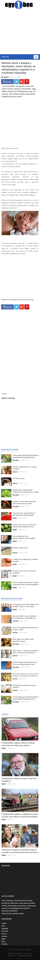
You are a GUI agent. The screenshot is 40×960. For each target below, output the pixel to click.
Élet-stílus (5, 931)
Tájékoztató (11, 956)
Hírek (3, 926)
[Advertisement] (20, 32)
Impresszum (29, 953)
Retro (3, 941)
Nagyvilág (5, 928)
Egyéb (3, 939)
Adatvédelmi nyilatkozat (15, 953)
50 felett (4, 944)
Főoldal (6, 57)
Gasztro (4, 934)
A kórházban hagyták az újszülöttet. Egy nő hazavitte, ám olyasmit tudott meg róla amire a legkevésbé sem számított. (20, 852)
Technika (4, 936)
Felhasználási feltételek (25, 956)
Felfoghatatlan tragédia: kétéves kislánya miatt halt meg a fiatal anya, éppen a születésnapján (18, 745)
